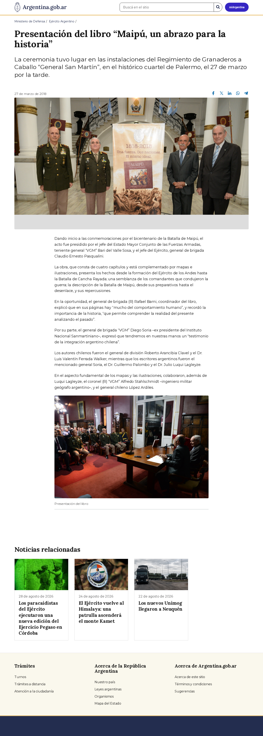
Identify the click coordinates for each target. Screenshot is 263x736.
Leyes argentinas (108, 689)
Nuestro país (105, 682)
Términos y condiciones (193, 684)
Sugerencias (185, 691)
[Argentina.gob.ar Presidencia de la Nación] (40, 7)
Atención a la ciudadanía (34, 691)
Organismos (104, 696)
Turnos (20, 677)
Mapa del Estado (108, 703)
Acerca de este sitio (190, 677)
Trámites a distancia (29, 684)
